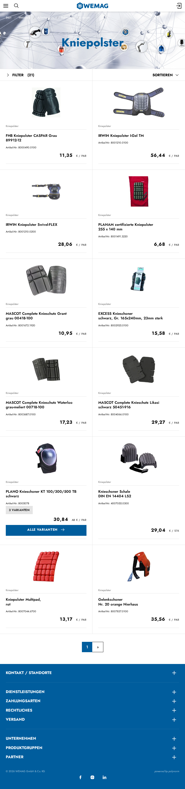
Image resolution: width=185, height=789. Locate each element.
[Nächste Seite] (97, 647)
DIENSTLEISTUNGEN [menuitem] (25, 691)
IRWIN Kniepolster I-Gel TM (121, 135)
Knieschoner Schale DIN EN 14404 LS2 (114, 494)
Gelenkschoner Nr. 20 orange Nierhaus (118, 602)
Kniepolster (12, 126)
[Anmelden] (179, 6)
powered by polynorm (166, 771)
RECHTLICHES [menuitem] (19, 710)
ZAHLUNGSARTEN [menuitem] (23, 701)
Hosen (86, 17)
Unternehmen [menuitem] (21, 738)
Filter (23, 75)
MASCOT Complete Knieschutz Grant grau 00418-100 (36, 316)
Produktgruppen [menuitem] (24, 748)
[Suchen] (16, 6)
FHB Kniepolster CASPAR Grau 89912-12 (31, 138)
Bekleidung (68, 17)
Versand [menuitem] (15, 719)
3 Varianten (19, 510)
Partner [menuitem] (14, 757)
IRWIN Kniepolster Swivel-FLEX (31, 224)
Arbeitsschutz (46, 17)
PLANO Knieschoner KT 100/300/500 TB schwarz (41, 494)
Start (8, 17)
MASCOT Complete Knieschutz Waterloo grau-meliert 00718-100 (39, 405)
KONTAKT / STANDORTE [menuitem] (29, 672)
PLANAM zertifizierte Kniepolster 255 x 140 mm (125, 227)
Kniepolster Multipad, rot (23, 602)
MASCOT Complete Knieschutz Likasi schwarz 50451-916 (128, 405)
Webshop (24, 17)
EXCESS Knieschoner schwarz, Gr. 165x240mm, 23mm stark (130, 316)
